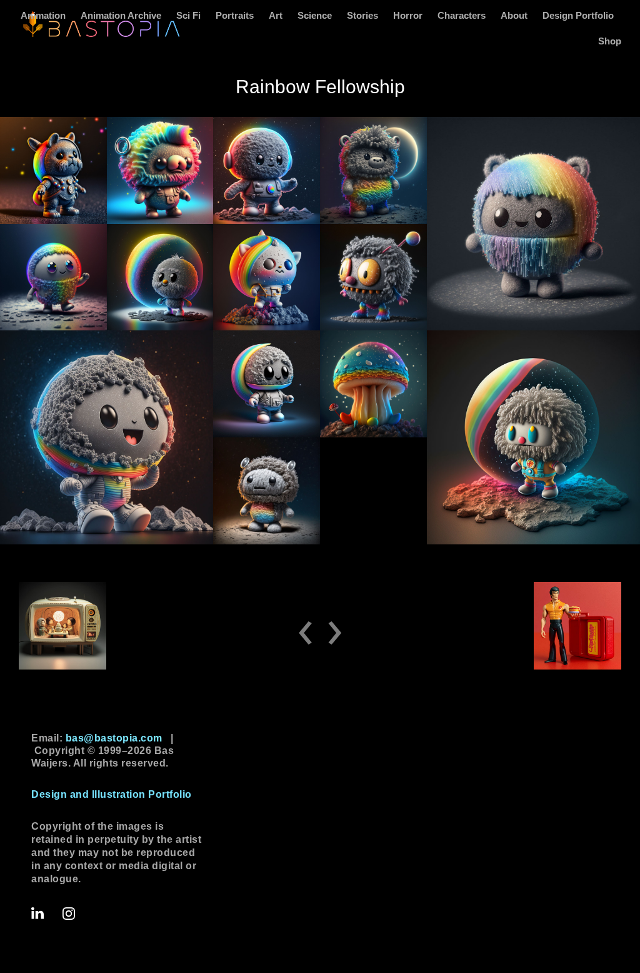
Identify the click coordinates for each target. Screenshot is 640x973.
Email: (96, 738)
